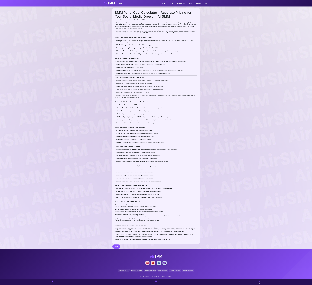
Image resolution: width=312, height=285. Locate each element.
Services (198, 3)
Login (259, 283)
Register (53, 283)
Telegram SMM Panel (188, 270)
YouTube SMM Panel (175, 270)
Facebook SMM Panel (150, 270)
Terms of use (181, 3)
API (206, 3)
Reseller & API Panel (124, 270)
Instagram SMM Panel (136, 270)
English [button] (120, 3)
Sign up (171, 3)
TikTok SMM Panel (162, 270)
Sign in (163, 3)
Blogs (190, 3)
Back (116, 246)
